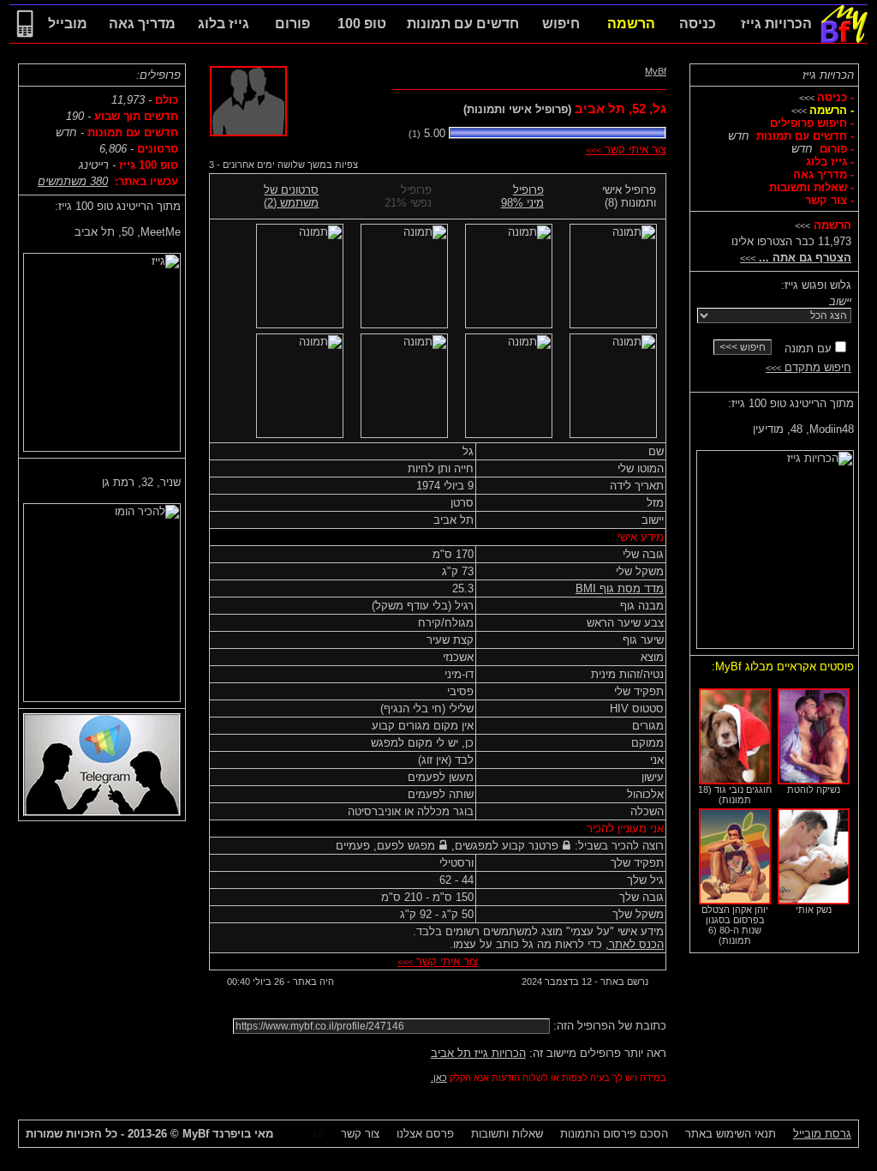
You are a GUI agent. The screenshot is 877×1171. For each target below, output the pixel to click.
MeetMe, (128, 231)
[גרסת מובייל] (24, 39)
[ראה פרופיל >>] (775, 545)
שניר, (141, 482)
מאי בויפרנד (227, 1133)
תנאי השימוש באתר (730, 1133)
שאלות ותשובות (507, 1133)
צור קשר (360, 1133)
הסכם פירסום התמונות (614, 1133)
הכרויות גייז (828, 75)
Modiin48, (803, 429)
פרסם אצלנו (425, 1133)
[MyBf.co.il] (844, 39)
